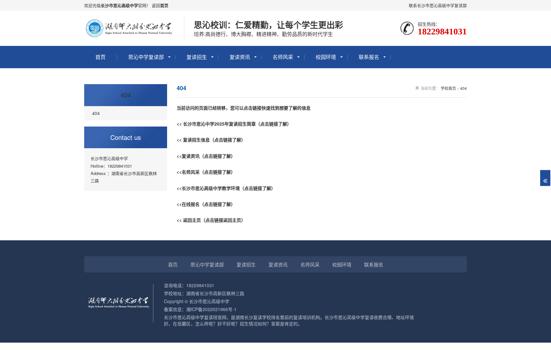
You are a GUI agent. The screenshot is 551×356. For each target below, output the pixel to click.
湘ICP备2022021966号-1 (211, 309)
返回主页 (192, 220)
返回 (156, 5)
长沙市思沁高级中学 (119, 5)
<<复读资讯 (188, 156)
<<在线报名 (188, 204)
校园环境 (326, 57)
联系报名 (369, 57)
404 (126, 94)
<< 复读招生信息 (193, 139)
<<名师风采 (188, 172)
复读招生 (197, 57)
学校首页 (448, 88)
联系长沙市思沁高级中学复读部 (438, 5)
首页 (164, 5)
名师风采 (283, 57)
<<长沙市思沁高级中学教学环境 (208, 188)
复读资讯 (240, 57)
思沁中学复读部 (146, 57)
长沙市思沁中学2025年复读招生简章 (219, 123)
